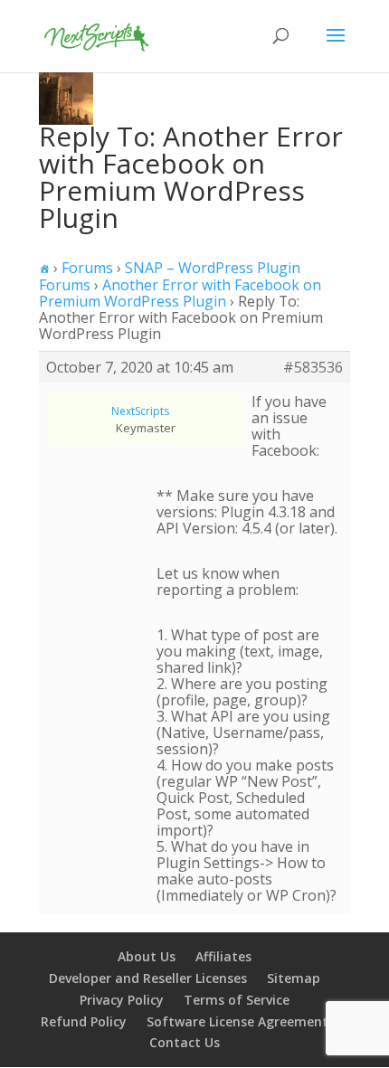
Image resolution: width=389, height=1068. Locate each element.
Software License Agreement (237, 1021)
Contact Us (184, 1042)
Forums (87, 268)
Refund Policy (84, 1021)
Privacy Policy (122, 999)
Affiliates (223, 956)
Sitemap (293, 978)
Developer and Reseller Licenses (148, 978)
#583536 (313, 367)
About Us (147, 956)
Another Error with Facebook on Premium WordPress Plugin (180, 293)
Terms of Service (236, 999)
